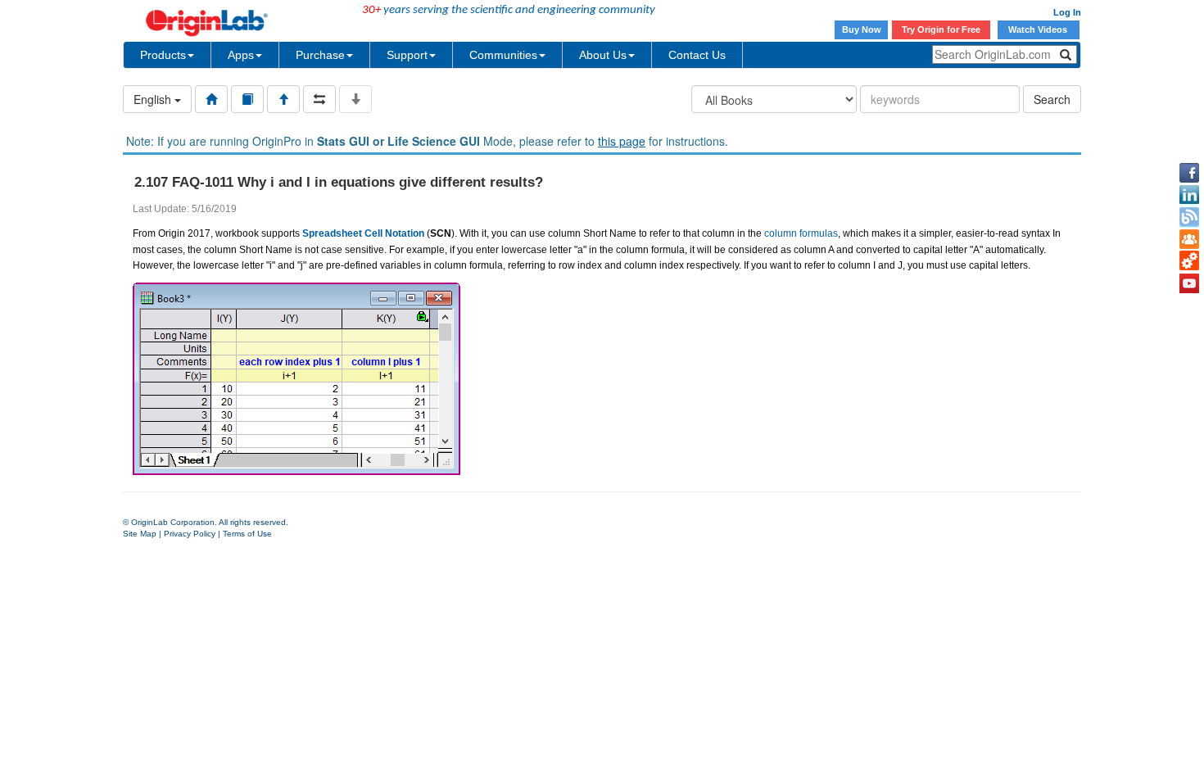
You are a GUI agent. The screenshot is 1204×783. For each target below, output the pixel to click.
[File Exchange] (1189, 261)
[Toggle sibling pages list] (319, 99)
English (154, 99)
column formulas (801, 233)
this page (621, 141)
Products (163, 54)
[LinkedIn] (1189, 195)
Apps (241, 54)
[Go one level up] (283, 99)
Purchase (320, 54)
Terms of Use (247, 533)
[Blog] (1189, 217)
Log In (1067, 12)
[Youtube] (1189, 283)
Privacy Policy (189, 533)
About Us (603, 54)
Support (407, 54)
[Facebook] (1189, 172)
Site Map (139, 533)
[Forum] (1189, 239)
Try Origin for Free (941, 29)
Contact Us (697, 54)
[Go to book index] (247, 99)
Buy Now (861, 29)
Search (1052, 99)
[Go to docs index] (211, 99)
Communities (503, 54)
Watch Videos (1039, 29)
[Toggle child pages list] (355, 99)
